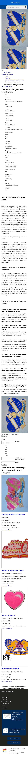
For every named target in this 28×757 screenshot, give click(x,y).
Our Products (6, 703)
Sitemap (5, 708)
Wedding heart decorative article (13, 514)
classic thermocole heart (10, 669)
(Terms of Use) (12, 750)
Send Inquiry (7, 72)
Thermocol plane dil (8, 615)
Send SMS (15, 742)
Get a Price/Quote (6, 86)
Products (7, 78)
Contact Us (5, 705)
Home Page (5, 699)
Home (6, 76)
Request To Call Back (7, 74)
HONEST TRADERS (15, 2)
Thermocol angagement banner (12, 570)
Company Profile (7, 701)
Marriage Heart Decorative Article (14, 80)
